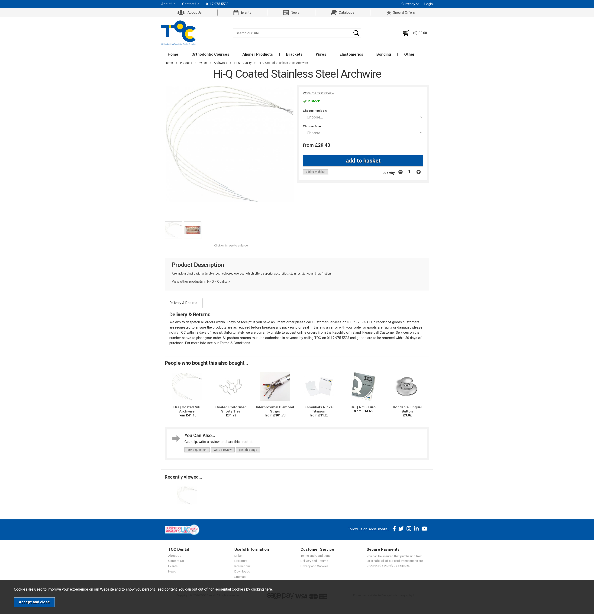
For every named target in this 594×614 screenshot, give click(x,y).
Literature (240, 561)
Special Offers (404, 12)
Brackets (294, 54)
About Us (168, 4)
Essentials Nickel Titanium (319, 409)
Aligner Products (257, 54)
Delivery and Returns (314, 561)
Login (428, 4)
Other (409, 54)
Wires (321, 54)
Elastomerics (351, 54)
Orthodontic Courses (210, 54)
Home (173, 54)
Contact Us (190, 4)
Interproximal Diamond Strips (275, 409)
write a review (223, 449)
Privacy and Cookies (314, 566)
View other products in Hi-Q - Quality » (201, 281)
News (295, 12)
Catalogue (346, 12)
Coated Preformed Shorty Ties (230, 409)
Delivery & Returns (183, 303)
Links (238, 555)
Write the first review (318, 93)
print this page (248, 449)
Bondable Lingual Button (407, 409)
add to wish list (315, 171)
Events (246, 12)
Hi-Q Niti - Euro (363, 407)
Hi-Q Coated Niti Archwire (186, 409)
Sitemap (240, 577)
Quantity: (389, 173)
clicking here (261, 589)
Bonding (383, 54)
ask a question (197, 449)
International (242, 566)
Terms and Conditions (315, 555)
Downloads (242, 571)
